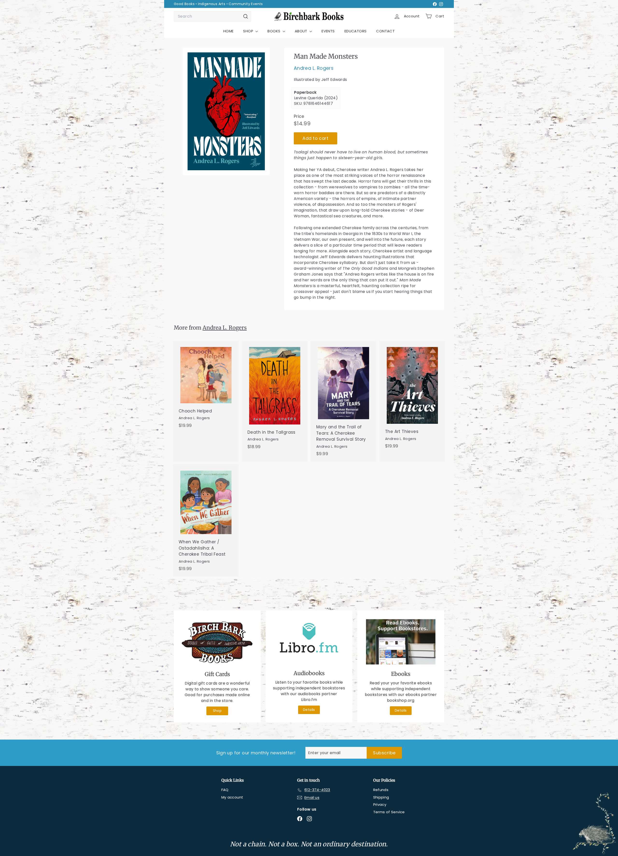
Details (309, 709)
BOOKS (274, 31)
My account (232, 797)
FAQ (225, 789)
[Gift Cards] (217, 642)
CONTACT (385, 31)
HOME (228, 31)
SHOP (248, 31)
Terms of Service (389, 811)
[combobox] (212, 16)
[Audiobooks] (309, 641)
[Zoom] (226, 111)
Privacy (379, 804)
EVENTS (328, 31)
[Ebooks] (401, 642)
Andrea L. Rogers (313, 68)
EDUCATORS (355, 31)
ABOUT (301, 31)
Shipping (381, 797)
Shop (217, 710)
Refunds (381, 789)
